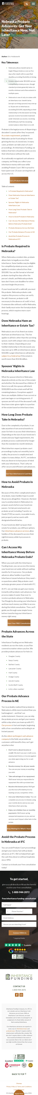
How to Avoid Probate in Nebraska (21, 217)
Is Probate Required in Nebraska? (21, 191)
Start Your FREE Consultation (19, 623)
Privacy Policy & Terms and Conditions (19, 1086)
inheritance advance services (17, 531)
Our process (7, 725)
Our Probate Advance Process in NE (22, 232)
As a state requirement (11, 135)
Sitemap (19, 1083)
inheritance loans (22, 1029)
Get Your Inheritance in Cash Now (19, 474)
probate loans (10, 1031)
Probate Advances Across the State (21, 228)
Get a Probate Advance (19, 181)
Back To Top (18, 1074)
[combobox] (8, 911)
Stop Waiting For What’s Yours (19, 829)
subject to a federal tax (11, 356)
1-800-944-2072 (21, 892)
